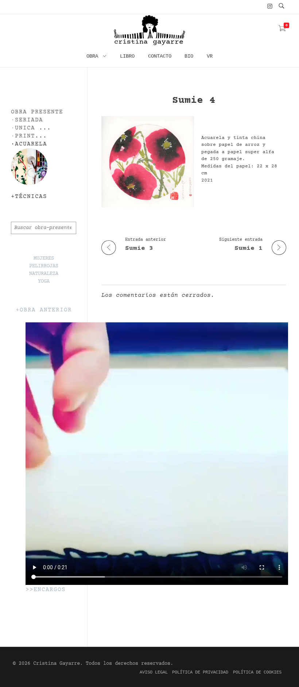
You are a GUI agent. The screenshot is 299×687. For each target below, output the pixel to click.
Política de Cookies (257, 672)
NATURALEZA (43, 274)
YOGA (44, 281)
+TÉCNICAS (29, 197)
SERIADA (29, 120)
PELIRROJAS (43, 266)
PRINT (25, 136)
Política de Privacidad (200, 672)
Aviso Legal (154, 672)
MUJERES (44, 258)
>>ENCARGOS (46, 590)
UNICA (25, 128)
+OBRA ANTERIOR (44, 310)
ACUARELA (31, 144)
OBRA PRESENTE (37, 112)
